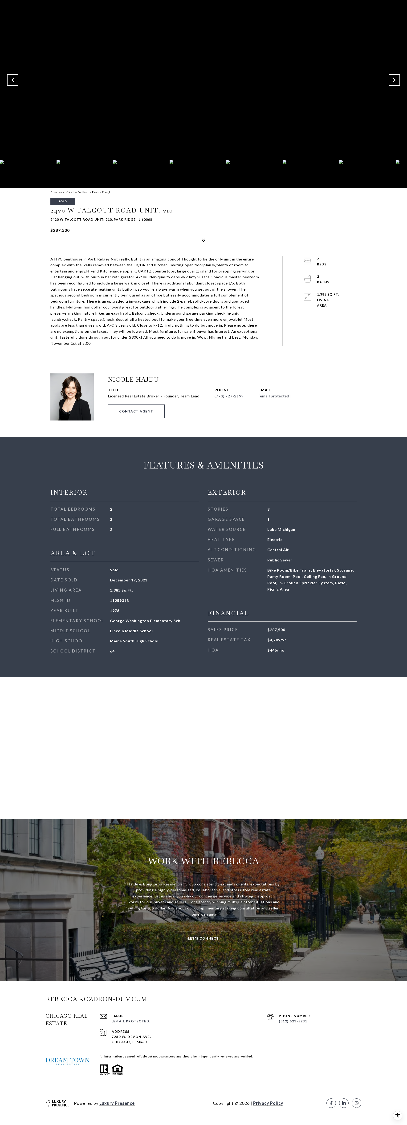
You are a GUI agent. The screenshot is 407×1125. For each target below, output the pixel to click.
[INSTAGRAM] (356, 1103)
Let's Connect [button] (203, 938)
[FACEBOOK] (331, 1103)
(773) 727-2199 (229, 396)
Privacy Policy (268, 1103)
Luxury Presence (117, 1103)
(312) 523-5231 (293, 1021)
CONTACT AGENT (136, 411)
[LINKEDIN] (344, 1103)
